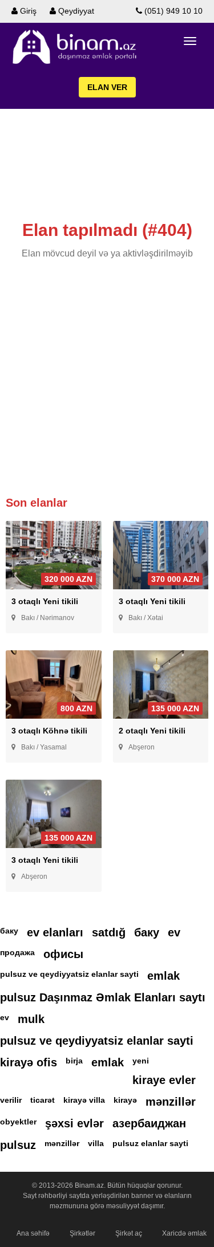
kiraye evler (164, 1080)
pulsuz (18, 1145)
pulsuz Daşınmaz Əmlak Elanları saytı (102, 997)
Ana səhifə (33, 1233)
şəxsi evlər (74, 1123)
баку (9, 930)
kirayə (125, 1100)
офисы (63, 954)
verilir (11, 1100)
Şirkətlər (82, 1233)
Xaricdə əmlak (184, 1233)
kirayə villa (84, 1100)
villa (96, 1143)
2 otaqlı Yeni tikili (152, 730)
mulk (31, 1019)
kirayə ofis (28, 1062)
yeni (140, 1060)
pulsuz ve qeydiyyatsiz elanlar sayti (69, 974)
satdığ (109, 932)
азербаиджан (149, 1123)
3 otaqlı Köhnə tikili (49, 730)
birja (74, 1060)
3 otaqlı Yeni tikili (44, 601)
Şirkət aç (128, 1233)
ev (174, 932)
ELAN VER (107, 87)
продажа (17, 952)
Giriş (27, 10)
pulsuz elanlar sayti (150, 1143)
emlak (163, 975)
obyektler (18, 1121)
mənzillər (171, 1101)
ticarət (42, 1100)
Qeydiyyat (75, 10)
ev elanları (55, 932)
